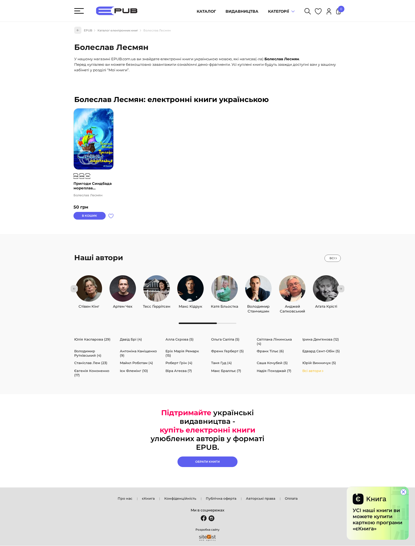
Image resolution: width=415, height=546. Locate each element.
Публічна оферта (221, 498)
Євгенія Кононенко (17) (91, 373)
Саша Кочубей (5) (272, 363)
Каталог (206, 11)
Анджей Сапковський (292, 305)
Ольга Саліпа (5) (225, 339)
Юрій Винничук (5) (319, 363)
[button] (74, 288)
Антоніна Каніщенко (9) (138, 353)
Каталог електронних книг (118, 30)
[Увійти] (328, 12)
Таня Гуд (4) (221, 363)
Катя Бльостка (224, 305)
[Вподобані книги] (318, 12)
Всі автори (311, 371)
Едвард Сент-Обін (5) (321, 351)
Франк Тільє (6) (270, 351)
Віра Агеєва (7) (178, 371)
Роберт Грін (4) (178, 363)
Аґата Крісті (326, 305)
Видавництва (242, 11)
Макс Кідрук (190, 305)
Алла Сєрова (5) (179, 339)
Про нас (125, 498)
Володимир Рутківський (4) (87, 353)
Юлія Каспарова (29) (92, 339)
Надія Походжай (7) (274, 371)
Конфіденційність (180, 498)
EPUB (88, 30)
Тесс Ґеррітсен (156, 305)
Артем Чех (122, 305)
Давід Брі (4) (131, 339)
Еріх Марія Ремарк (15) (182, 353)
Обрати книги (207, 461)
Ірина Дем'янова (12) (320, 339)
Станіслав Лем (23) (90, 363)
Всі (332, 258)
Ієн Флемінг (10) (134, 371)
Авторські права (260, 498)
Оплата (291, 498)
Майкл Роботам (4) (136, 363)
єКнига (148, 498)
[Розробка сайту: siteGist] (207, 538)
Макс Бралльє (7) (226, 371)
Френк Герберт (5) (227, 351)
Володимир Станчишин (258, 305)
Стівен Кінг (89, 305)
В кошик (89, 215)
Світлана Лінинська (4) (274, 341)
